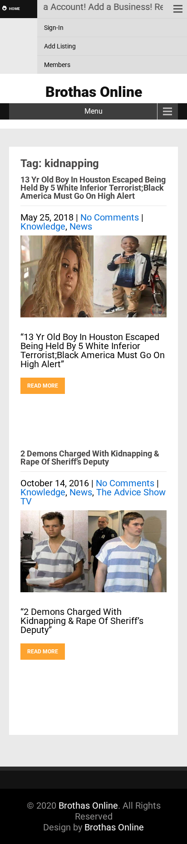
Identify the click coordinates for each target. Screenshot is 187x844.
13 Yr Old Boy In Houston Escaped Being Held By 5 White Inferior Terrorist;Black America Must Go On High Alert (93, 188)
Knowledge (42, 226)
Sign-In (54, 27)
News (80, 226)
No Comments (109, 217)
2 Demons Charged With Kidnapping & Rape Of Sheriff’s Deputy (89, 457)
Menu (93, 111)
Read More (42, 386)
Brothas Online (88, 805)
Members (57, 64)
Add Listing (60, 46)
